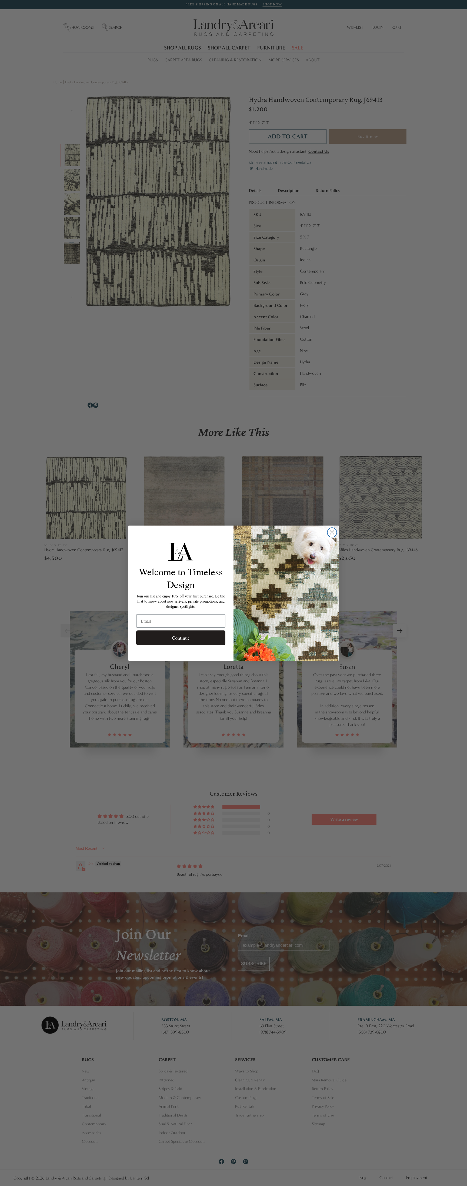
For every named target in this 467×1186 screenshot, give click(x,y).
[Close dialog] (332, 532)
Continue (181, 637)
